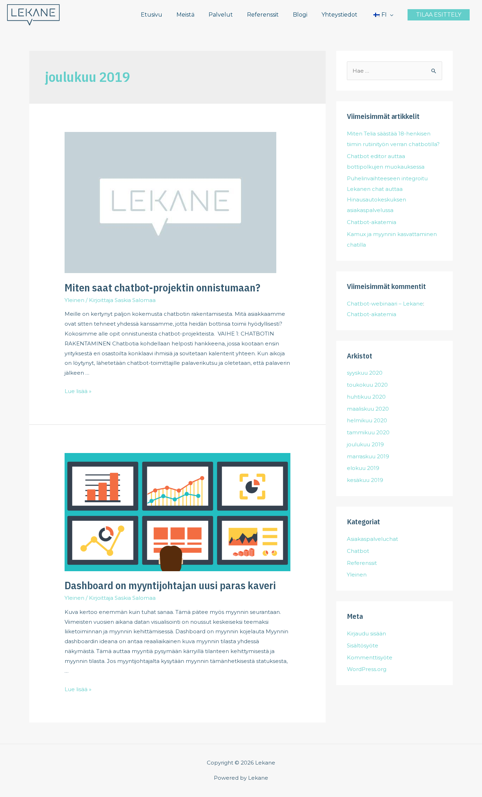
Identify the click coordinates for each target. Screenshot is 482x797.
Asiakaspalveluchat (372, 539)
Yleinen (74, 300)
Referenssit (263, 14)
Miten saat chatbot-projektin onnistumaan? (162, 287)
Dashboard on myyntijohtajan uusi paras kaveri (170, 585)
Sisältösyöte (362, 645)
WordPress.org (366, 669)
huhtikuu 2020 (366, 396)
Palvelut (221, 14)
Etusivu (151, 14)
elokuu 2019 (363, 468)
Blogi (300, 14)
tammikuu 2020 (368, 432)
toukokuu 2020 (367, 384)
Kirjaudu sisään (366, 633)
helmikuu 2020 (367, 420)
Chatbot (358, 551)
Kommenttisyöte (369, 657)
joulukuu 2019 (365, 444)
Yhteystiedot (339, 14)
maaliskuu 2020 (368, 408)
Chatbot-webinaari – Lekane (385, 303)
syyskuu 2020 (364, 372)
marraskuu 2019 (368, 456)
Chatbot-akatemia (371, 222)
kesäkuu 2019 (365, 480)
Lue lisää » (78, 391)
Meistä (185, 14)
